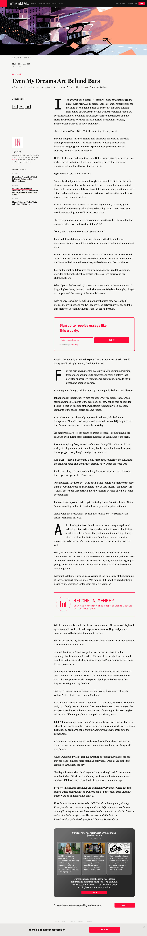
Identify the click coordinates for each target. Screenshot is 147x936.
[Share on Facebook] (15, 107)
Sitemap (81, 922)
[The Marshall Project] (19, 3)
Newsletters (132, 3)
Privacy (72, 922)
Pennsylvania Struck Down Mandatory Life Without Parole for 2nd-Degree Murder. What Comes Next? (25, 191)
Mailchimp (75, 344)
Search (118, 3)
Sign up (14, 159)
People (64, 922)
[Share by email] (21, 107)
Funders (89, 922)
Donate (142, 3)
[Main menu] (3, 3)
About (124, 3)
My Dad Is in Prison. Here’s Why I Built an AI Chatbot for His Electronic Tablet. (24, 179)
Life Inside (17, 74)
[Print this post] (28, 107)
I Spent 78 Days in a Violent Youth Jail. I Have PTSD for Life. (24, 203)
